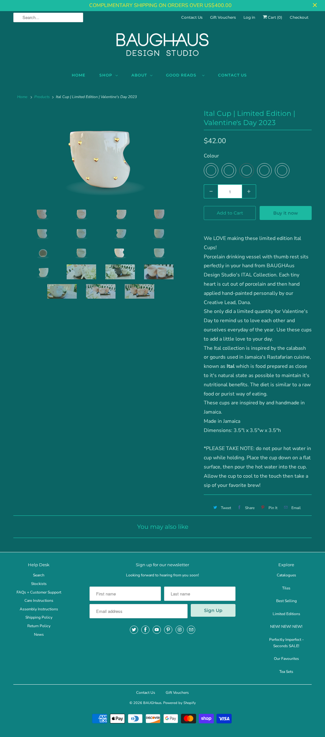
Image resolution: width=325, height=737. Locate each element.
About (139, 75)
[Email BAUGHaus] (191, 630)
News (39, 634)
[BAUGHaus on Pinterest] (168, 630)
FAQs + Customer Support (39, 592)
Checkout (299, 17)
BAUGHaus (152, 702)
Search (38, 575)
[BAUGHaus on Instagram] (180, 630)
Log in (249, 17)
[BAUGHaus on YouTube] (157, 630)
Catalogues (286, 575)
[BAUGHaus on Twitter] (134, 630)
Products (42, 96)
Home (78, 75)
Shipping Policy (38, 617)
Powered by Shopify (179, 702)
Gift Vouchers (223, 17)
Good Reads (182, 75)
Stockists (39, 583)
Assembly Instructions (39, 609)
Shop (105, 75)
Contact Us (191, 17)
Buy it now (285, 213)
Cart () (274, 17)
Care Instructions (38, 600)
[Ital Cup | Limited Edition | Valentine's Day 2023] (105, 155)
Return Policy (38, 625)
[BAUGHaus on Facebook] (145, 630)
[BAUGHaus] (162, 47)
